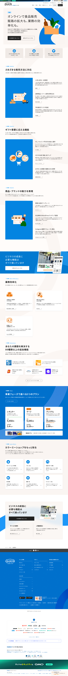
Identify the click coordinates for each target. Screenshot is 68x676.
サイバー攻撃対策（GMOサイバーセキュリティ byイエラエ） (19, 652)
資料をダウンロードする (28, 38)
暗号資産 (47, 673)
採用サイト (37, 636)
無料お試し (60, 5)
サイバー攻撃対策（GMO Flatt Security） (31, 652)
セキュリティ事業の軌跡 (44, 652)
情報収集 (40, 673)
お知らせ (59, 2)
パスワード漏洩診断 (24, 651)
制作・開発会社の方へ (53, 2)
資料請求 (54, 5)
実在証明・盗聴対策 (9, 652)
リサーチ (37, 673)
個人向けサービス (51, 673)
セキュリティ (27, 673)
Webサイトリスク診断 (30, 651)
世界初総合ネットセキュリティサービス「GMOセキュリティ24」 (14, 651)
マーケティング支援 (32, 673)
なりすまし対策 (39, 652)
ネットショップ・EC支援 (17, 673)
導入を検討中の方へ (46, 2)
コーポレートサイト (32, 636)
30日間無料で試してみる (14, 38)
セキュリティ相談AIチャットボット (37, 651)
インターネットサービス (10, 673)
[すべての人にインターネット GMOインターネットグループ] (60, 0)
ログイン (50, 5)
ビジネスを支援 (23, 673)
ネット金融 (43, 673)
